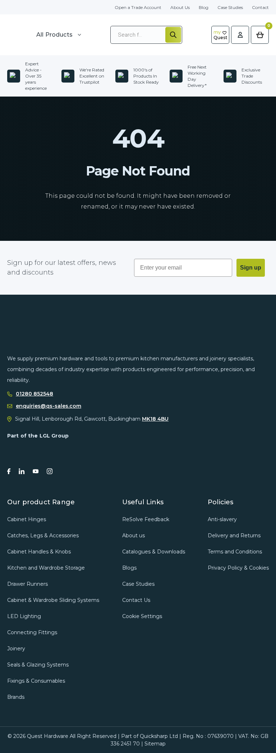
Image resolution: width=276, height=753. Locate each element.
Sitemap (155, 743)
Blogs (129, 568)
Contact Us (136, 600)
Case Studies (230, 7)
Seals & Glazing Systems (38, 664)
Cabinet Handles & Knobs (39, 551)
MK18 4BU (155, 419)
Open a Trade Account (138, 7)
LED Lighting (24, 616)
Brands (15, 697)
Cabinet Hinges (26, 519)
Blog (203, 7)
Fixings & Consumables (36, 681)
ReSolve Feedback (145, 519)
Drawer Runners (27, 584)
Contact (260, 7)
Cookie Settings (142, 616)
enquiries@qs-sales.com (48, 406)
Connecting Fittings (32, 632)
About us (133, 535)
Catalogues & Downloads (153, 551)
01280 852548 (34, 394)
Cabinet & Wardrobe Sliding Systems (53, 600)
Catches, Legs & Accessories (43, 535)
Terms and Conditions (235, 551)
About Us (180, 7)
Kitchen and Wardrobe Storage (46, 568)
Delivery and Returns (234, 535)
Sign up (250, 268)
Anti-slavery (222, 519)
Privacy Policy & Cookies (238, 568)
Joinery (16, 648)
